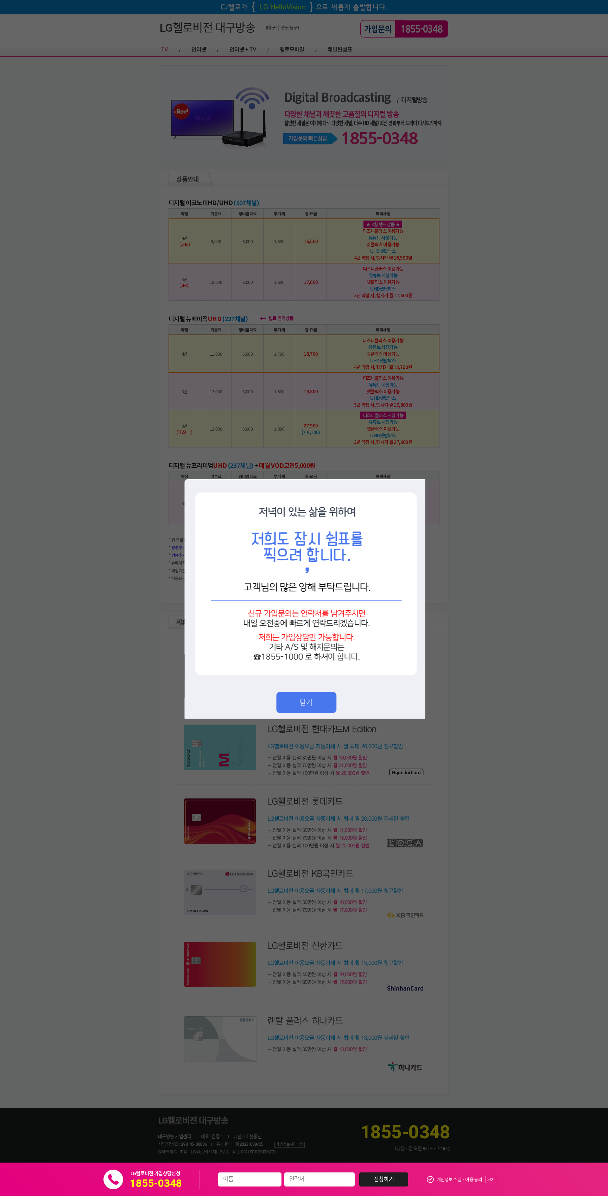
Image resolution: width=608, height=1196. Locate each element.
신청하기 (384, 1179)
